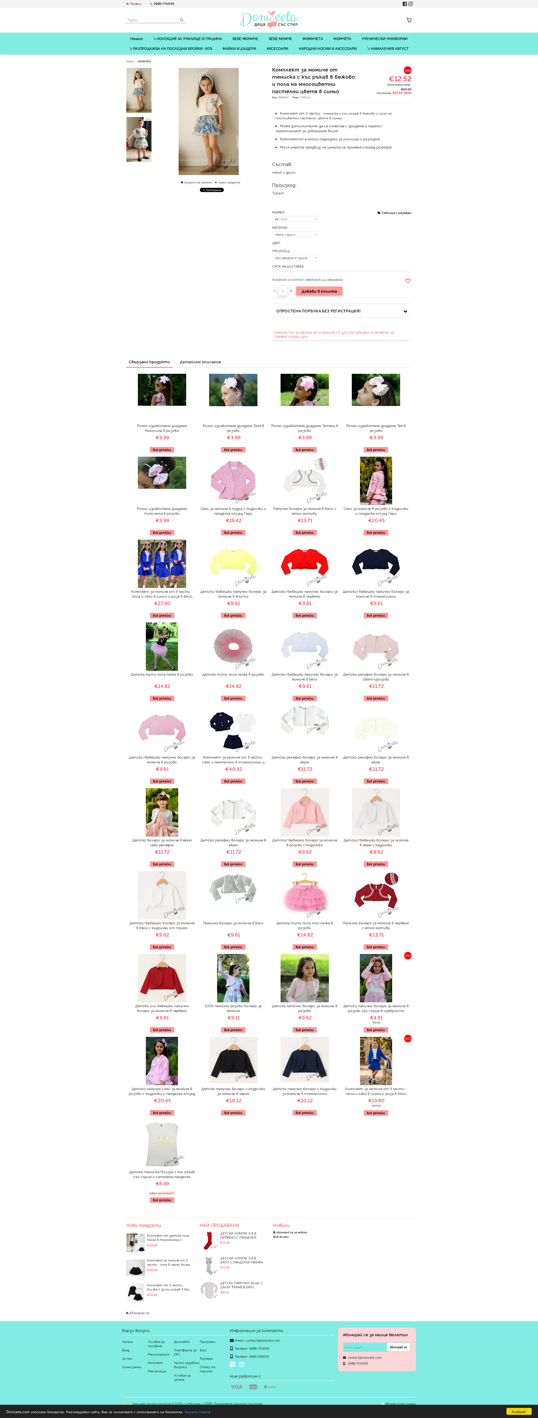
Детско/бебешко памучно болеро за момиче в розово (162, 759)
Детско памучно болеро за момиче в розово (304, 1008)
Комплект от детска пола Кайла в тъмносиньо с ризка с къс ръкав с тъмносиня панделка (168, 1237)
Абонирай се (139, 1313)
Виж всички (281, 1236)
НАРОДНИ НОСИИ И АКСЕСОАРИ (328, 48)
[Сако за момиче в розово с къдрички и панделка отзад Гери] (376, 481)
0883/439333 (259, 1356)
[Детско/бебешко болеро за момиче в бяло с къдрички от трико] (162, 895)
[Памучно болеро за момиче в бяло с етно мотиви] (305, 481)
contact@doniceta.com (263, 1340)
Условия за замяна (182, 1377)
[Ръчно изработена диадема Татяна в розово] (305, 390)
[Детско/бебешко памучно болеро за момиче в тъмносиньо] (376, 564)
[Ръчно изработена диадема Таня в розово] (233, 390)
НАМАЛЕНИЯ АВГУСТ (390, 48)
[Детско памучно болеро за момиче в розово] (305, 978)
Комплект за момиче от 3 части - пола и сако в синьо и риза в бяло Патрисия (162, 594)
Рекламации (157, 1371)
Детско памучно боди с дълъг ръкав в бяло (241, 1285)
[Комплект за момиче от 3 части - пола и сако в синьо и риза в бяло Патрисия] (162, 564)
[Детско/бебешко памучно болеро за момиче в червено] (305, 564)
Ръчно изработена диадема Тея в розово (376, 428)
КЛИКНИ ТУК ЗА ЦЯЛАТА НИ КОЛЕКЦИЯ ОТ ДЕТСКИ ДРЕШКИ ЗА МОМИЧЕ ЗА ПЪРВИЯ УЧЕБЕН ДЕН (334, 334)
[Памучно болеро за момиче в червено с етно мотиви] (376, 895)
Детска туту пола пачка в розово (162, 674)
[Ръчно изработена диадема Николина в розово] (162, 390)
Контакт (155, 1363)
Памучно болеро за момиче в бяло (233, 923)
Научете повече (198, 1411)
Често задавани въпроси (187, 1365)
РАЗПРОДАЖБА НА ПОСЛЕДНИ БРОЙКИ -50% (172, 48)
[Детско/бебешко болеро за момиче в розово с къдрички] (305, 812)
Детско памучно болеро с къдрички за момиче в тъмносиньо (305, 1091)
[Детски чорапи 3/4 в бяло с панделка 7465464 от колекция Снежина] (209, 1265)
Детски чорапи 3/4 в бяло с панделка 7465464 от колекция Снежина (241, 1260)
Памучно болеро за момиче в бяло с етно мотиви (304, 511)
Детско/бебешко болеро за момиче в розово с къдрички (304, 842)
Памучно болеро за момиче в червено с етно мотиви (376, 925)
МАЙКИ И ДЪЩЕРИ (239, 48)
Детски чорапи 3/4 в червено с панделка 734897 (238, 1235)
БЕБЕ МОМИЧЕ (245, 38)
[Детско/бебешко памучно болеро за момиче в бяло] (305, 646)
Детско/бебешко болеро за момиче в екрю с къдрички (376, 842)
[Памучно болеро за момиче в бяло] (233, 888)
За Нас (127, 1358)
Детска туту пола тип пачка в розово (304, 925)
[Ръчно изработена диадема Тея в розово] (376, 390)
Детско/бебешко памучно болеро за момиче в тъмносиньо (376, 593)
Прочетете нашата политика (238, 1404)
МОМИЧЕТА (313, 38)
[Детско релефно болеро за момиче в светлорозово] (376, 646)
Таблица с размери (397, 213)
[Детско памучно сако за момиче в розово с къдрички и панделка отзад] (162, 1061)
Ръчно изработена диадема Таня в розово (233, 428)
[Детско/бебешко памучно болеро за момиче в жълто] (233, 564)
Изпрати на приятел (198, 182)
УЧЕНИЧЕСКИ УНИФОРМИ (385, 38)
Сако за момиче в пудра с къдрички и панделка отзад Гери (233, 511)
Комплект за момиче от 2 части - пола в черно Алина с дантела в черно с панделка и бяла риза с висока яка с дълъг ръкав (168, 1262)
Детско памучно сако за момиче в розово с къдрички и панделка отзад (162, 1091)
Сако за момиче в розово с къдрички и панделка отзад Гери (376, 511)
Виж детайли (162, 449)
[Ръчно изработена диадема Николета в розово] (162, 473)
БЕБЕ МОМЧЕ (280, 38)
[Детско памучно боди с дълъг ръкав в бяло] (209, 1290)
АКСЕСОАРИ (277, 48)
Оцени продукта (229, 182)
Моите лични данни (400, 1404)
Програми (207, 1342)
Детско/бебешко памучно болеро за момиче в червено (305, 593)
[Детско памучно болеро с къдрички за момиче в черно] (233, 1060)
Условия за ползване (156, 1344)
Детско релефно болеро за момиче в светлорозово (376, 676)
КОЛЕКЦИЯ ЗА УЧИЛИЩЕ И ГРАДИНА (189, 38)
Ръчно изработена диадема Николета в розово (162, 511)
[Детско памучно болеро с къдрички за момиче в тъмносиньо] (305, 1059)
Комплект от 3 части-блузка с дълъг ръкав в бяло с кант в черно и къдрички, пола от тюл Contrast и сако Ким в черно (169, 1287)
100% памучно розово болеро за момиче (233, 1008)
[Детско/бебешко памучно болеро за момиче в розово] (162, 729)
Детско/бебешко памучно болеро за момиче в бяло (305, 676)
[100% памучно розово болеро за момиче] (233, 978)
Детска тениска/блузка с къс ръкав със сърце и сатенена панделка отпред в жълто (162, 1174)
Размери (206, 1358)
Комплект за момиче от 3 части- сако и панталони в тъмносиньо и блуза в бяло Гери (233, 760)
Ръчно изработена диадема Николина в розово (162, 428)
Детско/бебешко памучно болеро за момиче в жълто (233, 593)
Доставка (182, 1342)
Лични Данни (131, 1367)
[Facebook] (233, 1364)
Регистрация (158, 1354)
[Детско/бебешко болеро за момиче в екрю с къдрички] (376, 812)
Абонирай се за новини (291, 1232)
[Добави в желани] (408, 280)
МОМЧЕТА (342, 38)
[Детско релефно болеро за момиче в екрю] (305, 720)
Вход (125, 1350)
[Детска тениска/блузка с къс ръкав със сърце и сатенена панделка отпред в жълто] (162, 1144)
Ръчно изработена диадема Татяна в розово (304, 428)
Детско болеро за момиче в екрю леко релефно (162, 842)
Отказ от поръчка (208, 1369)
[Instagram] (242, 1364)
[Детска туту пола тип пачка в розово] (305, 895)
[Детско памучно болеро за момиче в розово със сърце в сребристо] (376, 978)
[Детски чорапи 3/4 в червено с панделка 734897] (209, 1240)
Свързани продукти (149, 361)
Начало (136, 38)
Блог (203, 1350)
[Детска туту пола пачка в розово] (162, 646)
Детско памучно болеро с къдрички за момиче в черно (233, 1091)
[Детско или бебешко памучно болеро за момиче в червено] (162, 978)
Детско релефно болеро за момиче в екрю (305, 759)
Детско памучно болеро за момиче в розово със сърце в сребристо (376, 1008)
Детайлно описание (200, 361)
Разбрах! (519, 1411)
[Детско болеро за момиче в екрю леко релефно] (162, 812)
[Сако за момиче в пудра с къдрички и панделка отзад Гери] (233, 481)
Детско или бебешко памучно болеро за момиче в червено (162, 1008)
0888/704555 (164, 3)
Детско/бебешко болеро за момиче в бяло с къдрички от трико (161, 925)
